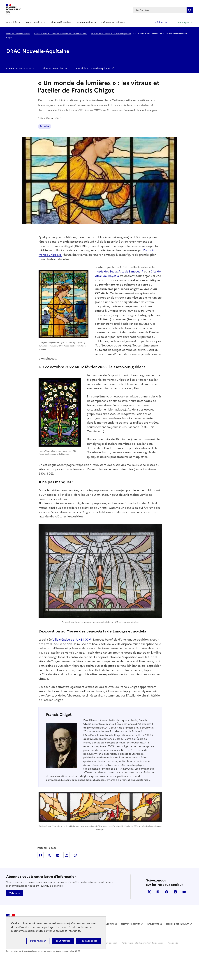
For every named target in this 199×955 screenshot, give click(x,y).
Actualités (11, 22)
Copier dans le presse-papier (75, 855)
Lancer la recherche (190, 10)
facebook (167, 892)
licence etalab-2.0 (69, 951)
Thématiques (182, 22)
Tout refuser (63, 941)
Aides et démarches (53, 68)
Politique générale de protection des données (142, 942)
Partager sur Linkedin (58, 855)
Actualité (44, 126)
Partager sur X (49, 855)
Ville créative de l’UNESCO (70, 639)
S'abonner (15, 893)
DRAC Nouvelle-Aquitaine (18, 33)
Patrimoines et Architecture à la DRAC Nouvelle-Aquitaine (60, 33)
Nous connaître (33, 22)
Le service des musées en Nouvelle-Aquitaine (111, 33)
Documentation (84, 22)
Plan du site (173, 942)
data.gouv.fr (107, 923)
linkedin (158, 892)
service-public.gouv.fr (177, 923)
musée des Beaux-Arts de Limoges (117, 271)
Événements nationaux (113, 22)
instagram (175, 892)
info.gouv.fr (153, 923)
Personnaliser (38, 941)
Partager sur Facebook (40, 855)
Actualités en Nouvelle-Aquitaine (93, 68)
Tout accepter (88, 941)
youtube (184, 892)
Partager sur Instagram (66, 855)
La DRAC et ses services (18, 68)
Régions (159, 22)
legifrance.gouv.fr (130, 923)
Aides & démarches (61, 22)
